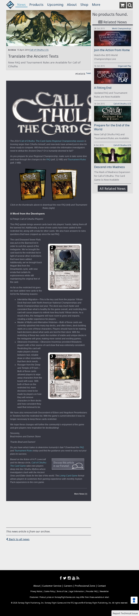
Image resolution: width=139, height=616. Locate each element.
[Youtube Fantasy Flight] (74, 578)
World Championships (121, 28)
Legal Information (76, 591)
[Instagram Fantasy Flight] (70, 578)
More (96, 4)
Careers (68, 585)
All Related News (113, 188)
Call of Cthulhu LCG (39, 49)
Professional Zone (85, 585)
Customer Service (52, 585)
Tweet (88, 73)
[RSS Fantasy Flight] (77, 578)
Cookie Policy (49, 591)
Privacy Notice (36, 591)
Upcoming (55, 4)
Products (36, 4)
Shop (84, 4)
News (21, 4)
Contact (102, 585)
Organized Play (124, 66)
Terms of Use (62, 591)
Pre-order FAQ (92, 591)
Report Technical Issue (125, 613)
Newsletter (104, 591)
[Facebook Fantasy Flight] (61, 578)
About (72, 4)
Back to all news (19, 539)
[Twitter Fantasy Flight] (65, 578)
